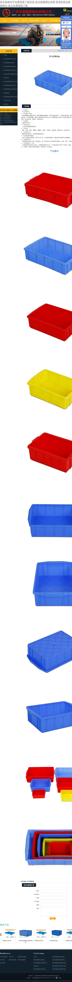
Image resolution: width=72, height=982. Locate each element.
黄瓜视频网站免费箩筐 (10, 66)
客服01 (67, 22)
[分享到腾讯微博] (67, 47)
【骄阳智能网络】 (36, 977)
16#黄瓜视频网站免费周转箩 (25, 941)
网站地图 (36, 981)
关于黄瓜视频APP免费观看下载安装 (14, 21)
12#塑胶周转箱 (53, 940)
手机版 (59, 977)
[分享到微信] (70, 47)
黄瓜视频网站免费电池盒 (10, 89)
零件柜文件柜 (7, 100)
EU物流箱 (6, 78)
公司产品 (24, 20)
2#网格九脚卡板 (6, 940)
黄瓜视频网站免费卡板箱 (10, 96)
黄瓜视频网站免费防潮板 (10, 74)
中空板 (5, 55)
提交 (52, 918)
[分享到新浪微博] (65, 47)
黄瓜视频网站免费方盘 (10, 85)
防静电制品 (7, 93)
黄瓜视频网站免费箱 (9, 62)
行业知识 (44, 20)
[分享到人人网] (69, 47)
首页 (5, 20)
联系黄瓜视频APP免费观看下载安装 (53, 21)
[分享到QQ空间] (64, 47)
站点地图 (2, 963)
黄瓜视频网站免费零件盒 (10, 70)
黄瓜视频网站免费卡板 (10, 59)
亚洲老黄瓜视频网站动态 (34, 21)
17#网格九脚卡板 (38, 940)
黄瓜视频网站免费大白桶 (10, 81)
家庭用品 (6, 104)
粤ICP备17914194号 (45, 977)
